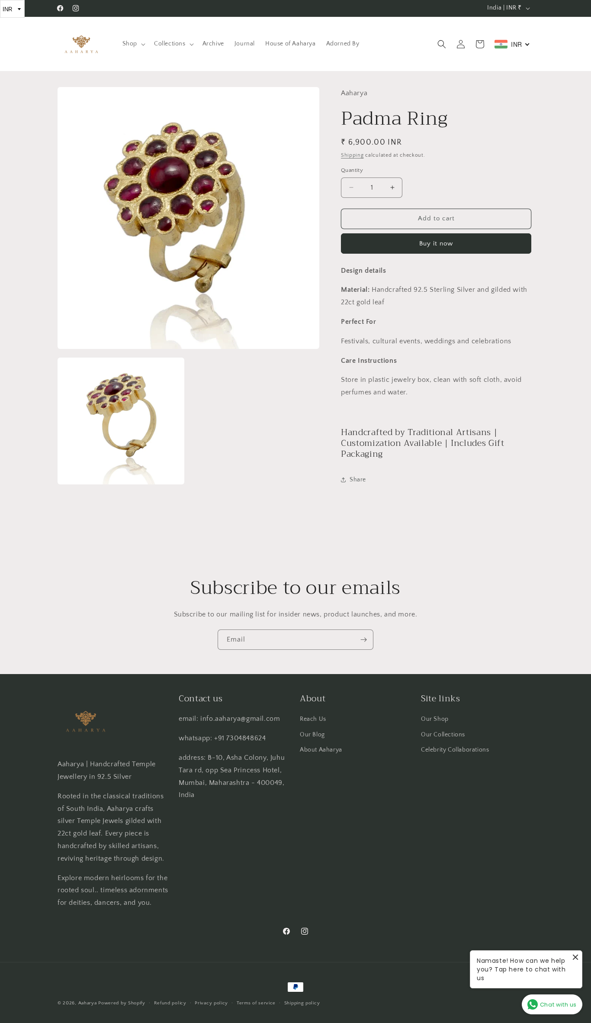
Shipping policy (302, 1003)
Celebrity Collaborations (455, 749)
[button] (133, 44)
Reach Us (313, 719)
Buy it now (436, 243)
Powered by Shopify (121, 1003)
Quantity (352, 170)
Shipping (352, 155)
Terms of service (256, 1003)
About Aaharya (321, 749)
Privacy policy (211, 1003)
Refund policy (170, 1003)
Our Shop (435, 719)
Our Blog (312, 734)
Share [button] (358, 479)
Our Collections (443, 734)
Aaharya (87, 1003)
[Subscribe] (363, 639)
